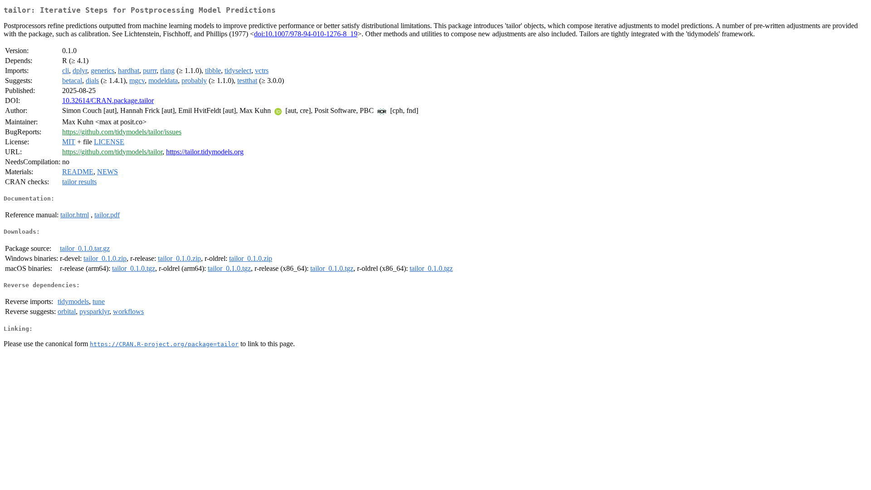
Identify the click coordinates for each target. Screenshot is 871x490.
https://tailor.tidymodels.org (205, 152)
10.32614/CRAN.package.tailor (108, 100)
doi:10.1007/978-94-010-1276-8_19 (305, 34)
